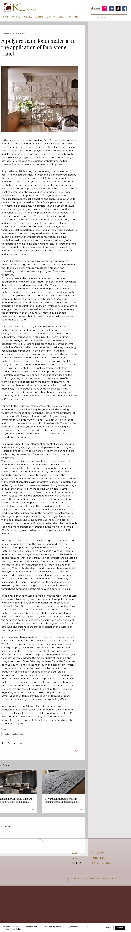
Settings (108, 927)
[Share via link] (21, 743)
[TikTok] (118, 8)
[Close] (127, 927)
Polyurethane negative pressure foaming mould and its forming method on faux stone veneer (61, 800)
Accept (120, 927)
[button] (16, 17)
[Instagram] (104, 8)
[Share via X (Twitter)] (9, 743)
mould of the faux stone (13, 734)
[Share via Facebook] (2, 743)
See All (82, 765)
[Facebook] (111, 8)
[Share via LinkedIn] (15, 743)
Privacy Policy (15, 929)
